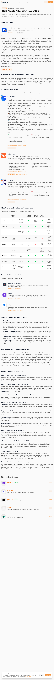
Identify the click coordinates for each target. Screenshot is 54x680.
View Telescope (11, 147)
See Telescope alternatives (22, 147)
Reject (42, 675)
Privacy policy (28, 676)
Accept (49, 675)
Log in (46, 2)
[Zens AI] (27, 508)
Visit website (20, 32)
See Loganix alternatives (21, 201)
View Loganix (10, 201)
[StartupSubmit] (27, 491)
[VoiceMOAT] (27, 483)
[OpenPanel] (27, 500)
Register (50, 2)
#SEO (9, 66)
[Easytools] (27, 516)
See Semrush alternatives (21, 174)
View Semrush (11, 174)
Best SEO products (7, 69)
